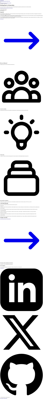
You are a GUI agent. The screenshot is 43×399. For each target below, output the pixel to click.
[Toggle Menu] (0, 2)
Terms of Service (5, 398)
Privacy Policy (1, 398)
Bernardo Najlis (2, 0)
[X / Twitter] (21, 353)
